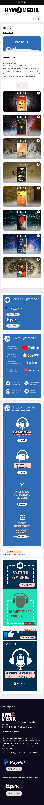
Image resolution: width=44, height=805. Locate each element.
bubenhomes (8, 33)
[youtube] (25, 2)
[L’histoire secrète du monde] (22, 172)
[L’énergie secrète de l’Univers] (22, 125)
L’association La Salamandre (12, 738)
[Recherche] (33, 19)
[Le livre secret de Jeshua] (22, 148)
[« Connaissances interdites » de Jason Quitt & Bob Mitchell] (22, 244)
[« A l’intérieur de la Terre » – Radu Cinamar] (22, 267)
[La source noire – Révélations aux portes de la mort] (22, 101)
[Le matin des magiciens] (22, 196)
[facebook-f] (19, 2)
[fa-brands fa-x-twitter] (22, 2)
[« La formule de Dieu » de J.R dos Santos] (22, 220)
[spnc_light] (39, 19)
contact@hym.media (28, 722)
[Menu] (4, 18)
